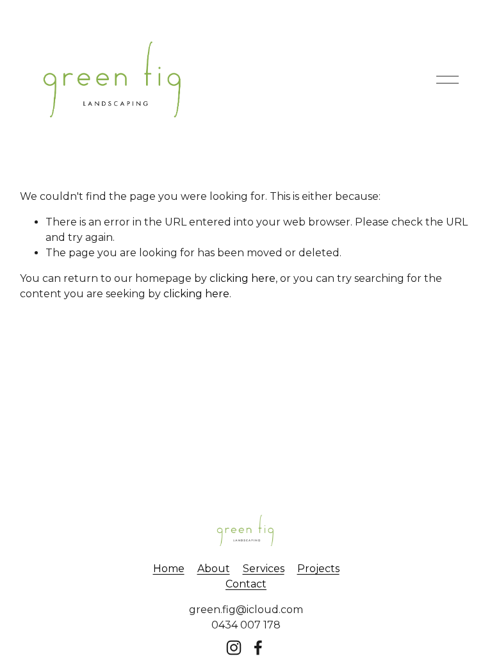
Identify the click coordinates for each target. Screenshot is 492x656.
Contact (246, 584)
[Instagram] (234, 647)
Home (168, 568)
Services (263, 568)
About (213, 568)
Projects (318, 568)
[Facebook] (258, 647)
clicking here (242, 278)
